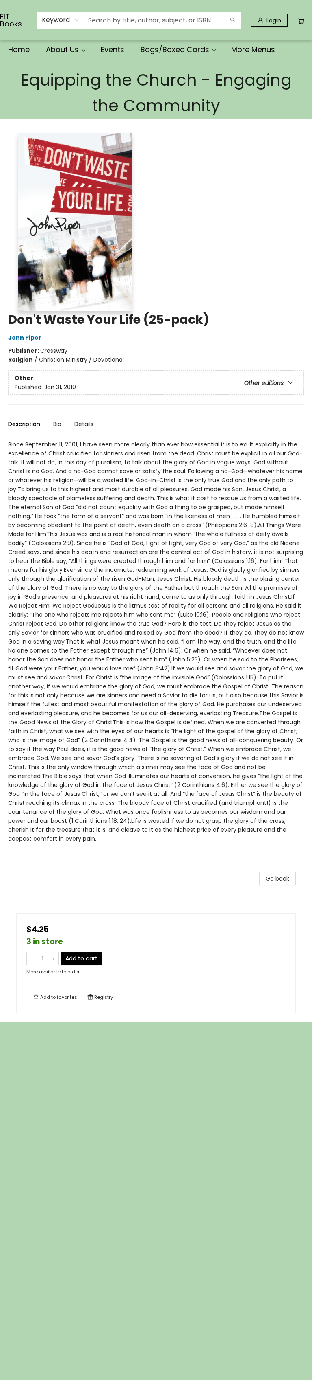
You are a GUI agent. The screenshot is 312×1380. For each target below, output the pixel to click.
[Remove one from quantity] (32, 958)
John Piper (24, 338)
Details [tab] (83, 424)
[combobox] (60, 20)
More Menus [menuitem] (253, 49)
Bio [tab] (57, 424)
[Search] (233, 20)
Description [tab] (24, 424)
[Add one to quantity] (53, 958)
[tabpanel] (156, 651)
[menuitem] (19, 49)
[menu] (156, 49)
